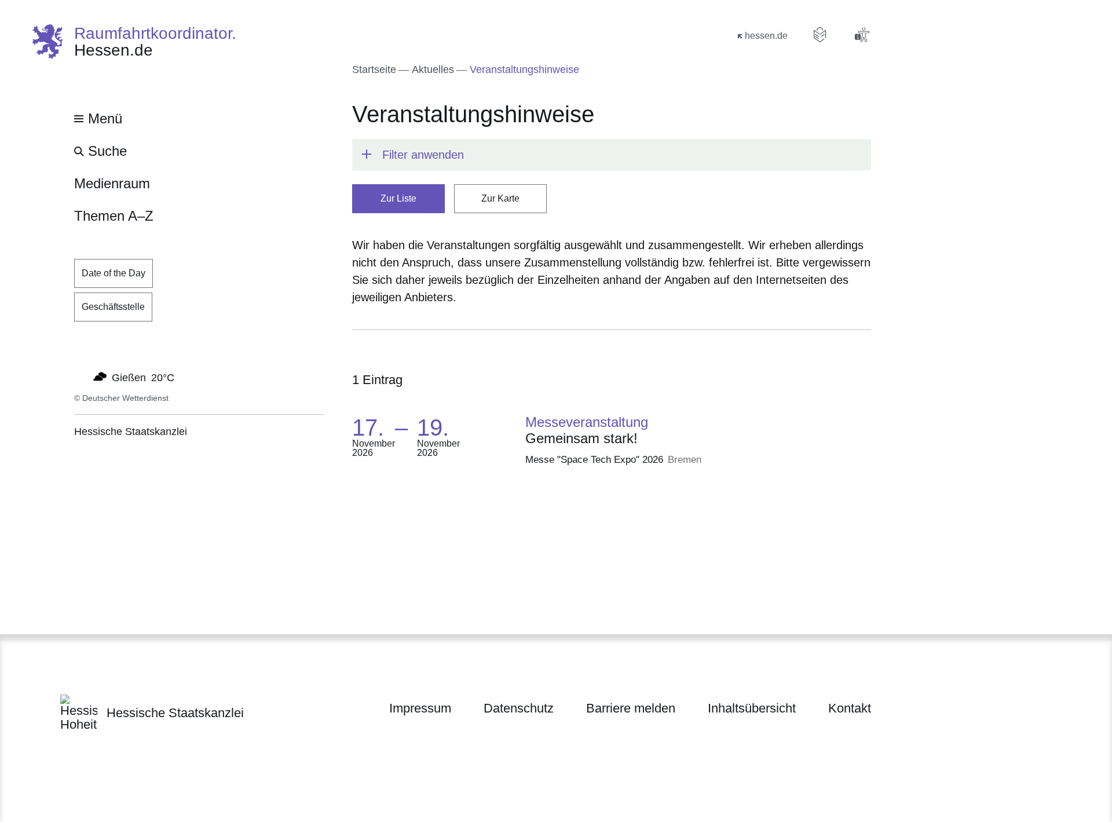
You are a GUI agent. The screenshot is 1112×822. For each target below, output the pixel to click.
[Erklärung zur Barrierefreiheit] (862, 34)
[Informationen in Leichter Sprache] (820, 34)
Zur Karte (500, 198)
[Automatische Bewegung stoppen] (80, 376)
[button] (611, 154)
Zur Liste (398, 198)
